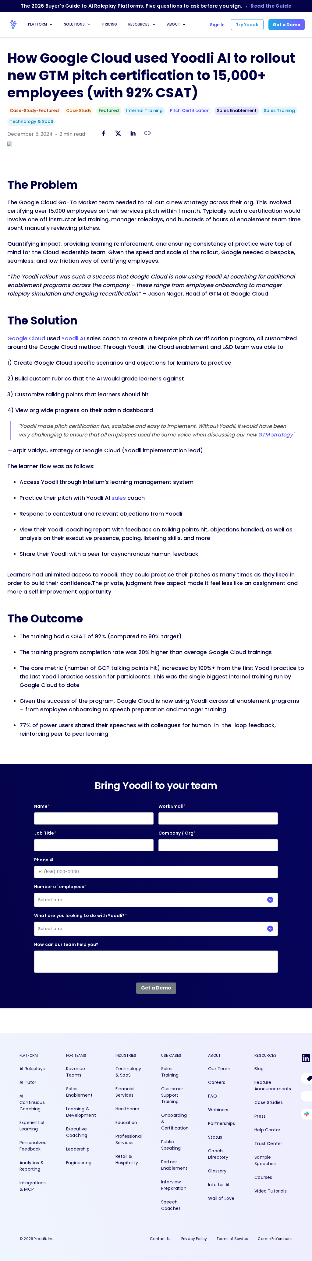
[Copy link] (147, 133)
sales (119, 498)
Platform (37, 24)
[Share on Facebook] (104, 134)
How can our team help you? (66, 944)
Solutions (74, 24)
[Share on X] (118, 134)
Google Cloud (26, 338)
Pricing (109, 24)
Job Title (45, 833)
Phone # (44, 860)
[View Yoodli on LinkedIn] (306, 1059)
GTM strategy (275, 434)
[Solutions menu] (88, 24)
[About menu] (184, 24)
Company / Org (177, 833)
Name (42, 806)
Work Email (172, 806)
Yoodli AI (73, 338)
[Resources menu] (154, 24)
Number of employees (60, 893)
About (173, 24)
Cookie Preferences (275, 1238)
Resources (139, 24)
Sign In (217, 25)
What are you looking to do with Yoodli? (80, 922)
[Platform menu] (51, 24)
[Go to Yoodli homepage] (13, 25)
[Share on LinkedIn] (133, 134)
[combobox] (156, 900)
